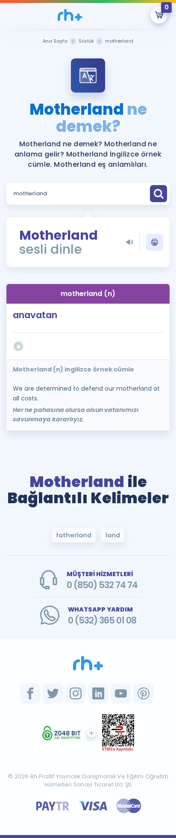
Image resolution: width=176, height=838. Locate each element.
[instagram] (75, 693)
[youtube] (121, 693)
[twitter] (53, 693)
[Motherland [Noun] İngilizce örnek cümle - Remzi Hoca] (70, 15)
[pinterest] (143, 693)
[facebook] (30, 693)
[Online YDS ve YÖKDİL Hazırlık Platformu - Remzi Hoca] (88, 663)
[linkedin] (98, 693)
